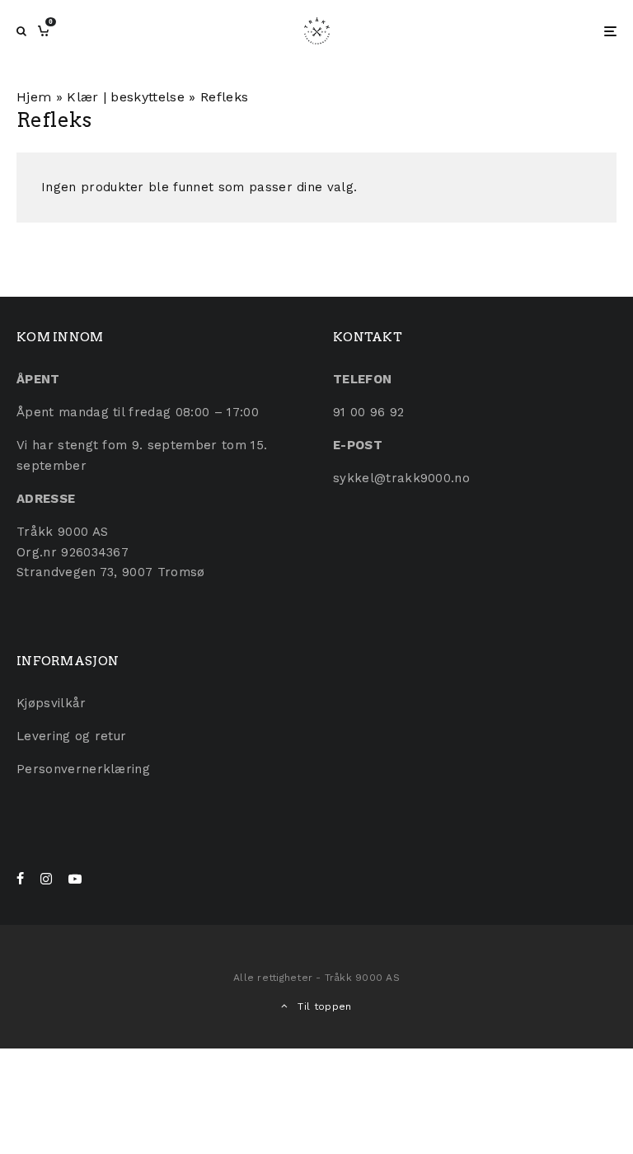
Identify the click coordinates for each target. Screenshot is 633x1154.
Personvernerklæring (83, 769)
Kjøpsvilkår (51, 703)
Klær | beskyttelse (126, 97)
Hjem (33, 97)
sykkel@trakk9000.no (401, 478)
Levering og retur (71, 736)
